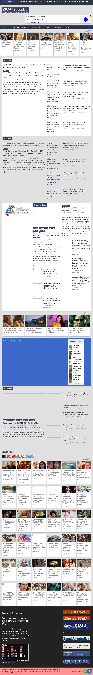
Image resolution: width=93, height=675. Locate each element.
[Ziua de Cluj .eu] (63, 633)
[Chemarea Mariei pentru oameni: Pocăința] (54, 429)
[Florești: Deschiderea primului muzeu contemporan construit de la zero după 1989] (54, 71)
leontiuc (41, 230)
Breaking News (36, 27)
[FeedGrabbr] (76, 384)
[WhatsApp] (26, 456)
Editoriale (25, 27)
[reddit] (9, 456)
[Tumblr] (6, 456)
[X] (3, 456)
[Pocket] (19, 456)
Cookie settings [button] (77, 671)
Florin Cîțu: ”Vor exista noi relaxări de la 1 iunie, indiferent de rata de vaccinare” (51, 272)
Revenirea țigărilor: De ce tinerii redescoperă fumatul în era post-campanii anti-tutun (74, 191)
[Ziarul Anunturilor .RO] (76, 639)
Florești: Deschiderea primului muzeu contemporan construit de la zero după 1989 (76, 67)
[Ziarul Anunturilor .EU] (76, 661)
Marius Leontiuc (21, 158)
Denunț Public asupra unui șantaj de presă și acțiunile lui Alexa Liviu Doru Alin (46, 235)
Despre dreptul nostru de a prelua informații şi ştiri (15, 621)
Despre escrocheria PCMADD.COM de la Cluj (20, 423)
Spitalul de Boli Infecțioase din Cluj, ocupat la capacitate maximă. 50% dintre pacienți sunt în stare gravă (51, 287)
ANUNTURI (58, 27)
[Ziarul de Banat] (76, 612)
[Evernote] (16, 456)
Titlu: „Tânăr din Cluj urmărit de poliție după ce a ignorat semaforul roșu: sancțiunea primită (75, 94)
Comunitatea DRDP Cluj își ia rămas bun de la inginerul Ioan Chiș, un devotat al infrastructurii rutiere (76, 108)
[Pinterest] (13, 456)
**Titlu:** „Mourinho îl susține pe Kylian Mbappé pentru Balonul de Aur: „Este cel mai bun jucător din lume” (23, 75)
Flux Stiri (16, 27)
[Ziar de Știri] (76, 618)
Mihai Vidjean (21, 80)
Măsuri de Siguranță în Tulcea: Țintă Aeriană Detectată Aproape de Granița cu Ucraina (76, 175)
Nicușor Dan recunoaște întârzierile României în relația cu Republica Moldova (74, 161)
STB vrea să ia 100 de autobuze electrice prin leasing (74, 209)
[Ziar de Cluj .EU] (76, 626)
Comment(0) (33, 80)
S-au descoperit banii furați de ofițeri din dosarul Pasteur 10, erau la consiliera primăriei (51, 301)
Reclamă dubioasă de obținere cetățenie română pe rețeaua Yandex (75, 414)
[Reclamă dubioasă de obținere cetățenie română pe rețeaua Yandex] (54, 416)
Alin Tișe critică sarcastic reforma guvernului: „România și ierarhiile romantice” (74, 124)
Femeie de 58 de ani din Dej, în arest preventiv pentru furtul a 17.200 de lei (75, 82)
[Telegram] (32, 456)
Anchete (35, 228)
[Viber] (22, 456)
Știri (8, 27)
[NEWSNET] (76, 654)
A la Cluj (7, 60)
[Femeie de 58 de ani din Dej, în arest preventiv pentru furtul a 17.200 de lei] (54, 84)
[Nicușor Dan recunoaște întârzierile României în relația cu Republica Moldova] (54, 164)
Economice (48, 27)
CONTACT (67, 27)
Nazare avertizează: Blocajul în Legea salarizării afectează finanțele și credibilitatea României (75, 145)
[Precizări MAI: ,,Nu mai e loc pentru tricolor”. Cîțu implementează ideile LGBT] (54, 441)
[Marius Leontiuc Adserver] (76, 646)
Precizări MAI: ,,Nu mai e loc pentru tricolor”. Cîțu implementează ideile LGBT (75, 439)
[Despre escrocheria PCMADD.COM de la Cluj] (24, 405)
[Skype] (29, 456)
